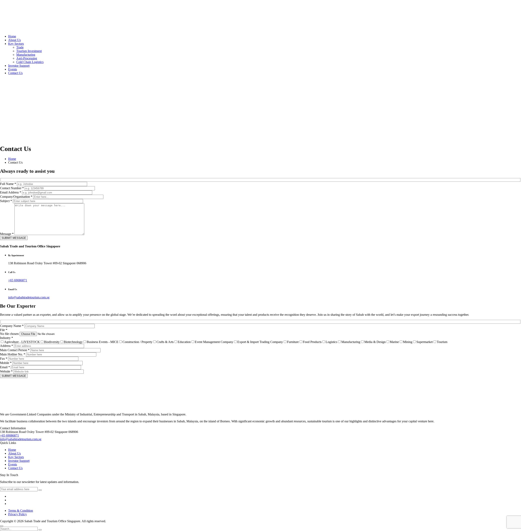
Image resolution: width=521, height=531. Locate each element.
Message (7, 234)
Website (6, 371)
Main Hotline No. (12, 354)
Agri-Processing (26, 58)
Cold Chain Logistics (30, 62)
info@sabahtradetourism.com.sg (28, 297)
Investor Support (19, 65)
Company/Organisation (16, 196)
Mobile (6, 363)
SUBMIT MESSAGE (14, 237)
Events (12, 69)
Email (5, 367)
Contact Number (12, 188)
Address (6, 345)
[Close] (1, 526)
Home (12, 36)
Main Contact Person (15, 350)
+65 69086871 (17, 280)
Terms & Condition (20, 510)
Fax (3, 358)
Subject (6, 201)
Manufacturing (25, 54)
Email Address (10, 192)
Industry (6, 338)
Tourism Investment (29, 51)
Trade (20, 47)
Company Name (12, 326)
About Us (14, 40)
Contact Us (15, 73)
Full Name (8, 184)
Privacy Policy (17, 514)
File (3, 330)
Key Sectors (16, 43)
